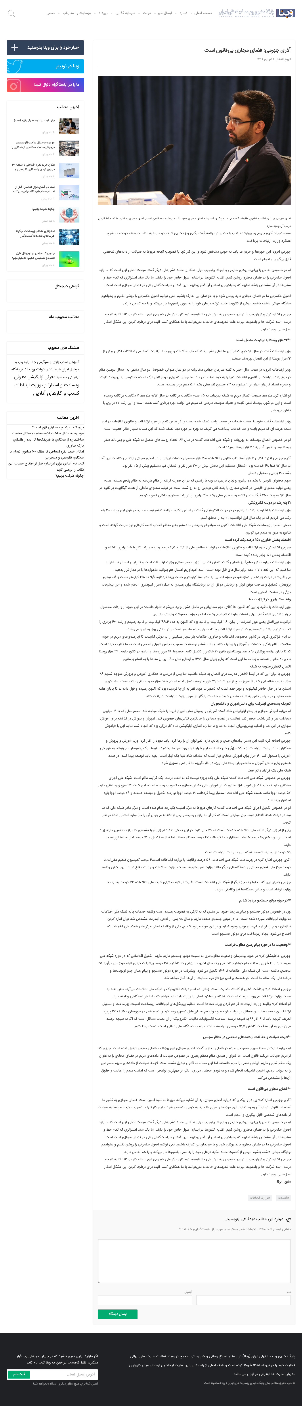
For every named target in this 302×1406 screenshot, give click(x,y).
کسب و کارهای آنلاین (56, 393)
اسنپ (64, 362)
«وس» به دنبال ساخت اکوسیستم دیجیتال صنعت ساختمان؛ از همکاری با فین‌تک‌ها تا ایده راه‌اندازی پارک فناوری (48, 440)
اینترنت (282, 1198)
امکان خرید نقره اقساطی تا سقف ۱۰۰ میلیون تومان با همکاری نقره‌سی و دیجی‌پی (47, 455)
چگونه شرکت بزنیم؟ (69, 476)
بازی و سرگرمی (48, 362)
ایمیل (188, 1292)
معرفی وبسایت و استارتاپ (46, 381)
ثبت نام (19, 1374)
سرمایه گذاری (125, 13)
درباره (183, 13)
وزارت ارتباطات (259, 1198)
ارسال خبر (165, 13)
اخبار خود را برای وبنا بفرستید (53, 47)
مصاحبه (62, 377)
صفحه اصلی (203, 13)
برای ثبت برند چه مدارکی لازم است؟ (58, 428)
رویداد (103, 13)
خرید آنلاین (53, 369)
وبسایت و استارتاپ (77, 13)
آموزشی (74, 362)
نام (289, 1292)
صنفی (50, 13)
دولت (147, 13)
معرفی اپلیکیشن (41, 377)
